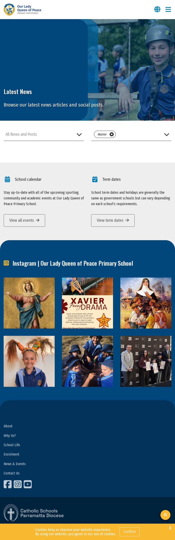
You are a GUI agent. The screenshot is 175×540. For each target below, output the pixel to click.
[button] (44, 134)
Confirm (129, 531)
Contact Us (12, 473)
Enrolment (11, 454)
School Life (12, 445)
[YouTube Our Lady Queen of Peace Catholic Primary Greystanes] (28, 484)
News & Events (15, 464)
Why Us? (10, 435)
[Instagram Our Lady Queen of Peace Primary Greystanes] (18, 484)
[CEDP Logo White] (34, 512)
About (8, 426)
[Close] (112, 134)
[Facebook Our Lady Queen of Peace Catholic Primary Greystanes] (8, 484)
